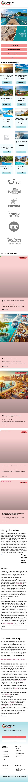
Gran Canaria (22, 680)
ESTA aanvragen (4, 709)
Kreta (16, 680)
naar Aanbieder (7, 82)
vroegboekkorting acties (6, 705)
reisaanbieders (7, 694)
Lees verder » (5, 309)
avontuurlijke (19, 583)
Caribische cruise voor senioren (9, 358)
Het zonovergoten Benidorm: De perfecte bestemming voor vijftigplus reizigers (11, 416)
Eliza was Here (10, 623)
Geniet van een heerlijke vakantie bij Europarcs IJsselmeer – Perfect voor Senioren (13, 514)
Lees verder (7, 151)
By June (4, 623)
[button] (26, 3)
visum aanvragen (12, 702)
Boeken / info (6, 104)
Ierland (16, 688)
